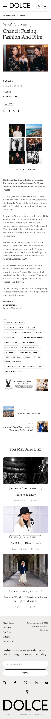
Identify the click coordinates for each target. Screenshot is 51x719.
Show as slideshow (25, 169)
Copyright (44, 630)
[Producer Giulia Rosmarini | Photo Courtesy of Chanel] (17, 157)
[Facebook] (9, 111)
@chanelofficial (10, 305)
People (22, 15)
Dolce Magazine (9, 15)
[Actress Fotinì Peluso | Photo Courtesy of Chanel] (34, 157)
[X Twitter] (14, 111)
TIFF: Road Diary (25, 495)
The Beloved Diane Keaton (25, 543)
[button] (5, 6)
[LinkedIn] (19, 111)
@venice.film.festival (12, 308)
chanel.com (8, 302)
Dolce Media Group (36, 714)
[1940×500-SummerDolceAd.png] (25, 390)
